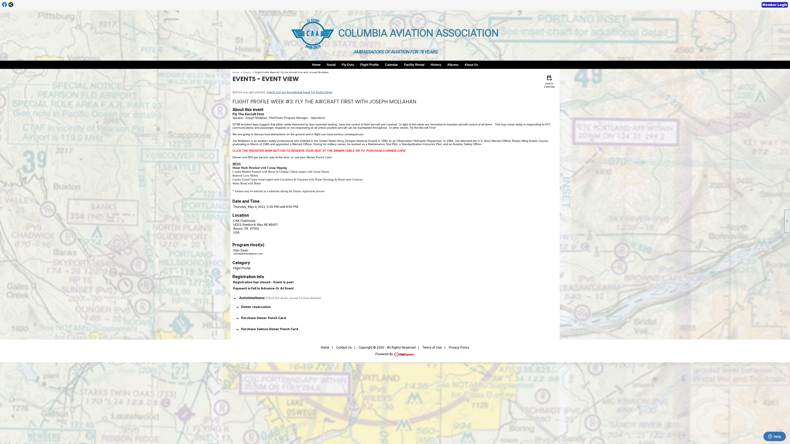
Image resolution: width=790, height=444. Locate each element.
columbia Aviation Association (418, 33)
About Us (471, 64)
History (436, 64)
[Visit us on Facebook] (4, 4)
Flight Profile (369, 64)
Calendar (391, 64)
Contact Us (344, 347)
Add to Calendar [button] (549, 81)
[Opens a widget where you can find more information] (774, 437)
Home (316, 64)
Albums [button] (452, 64)
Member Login (774, 5)
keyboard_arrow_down (234, 298)
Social (331, 64)
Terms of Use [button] (432, 347)
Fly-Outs (348, 64)
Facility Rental (414, 64)
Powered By (384, 354)
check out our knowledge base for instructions (299, 92)
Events (247, 72)
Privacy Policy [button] (459, 347)
